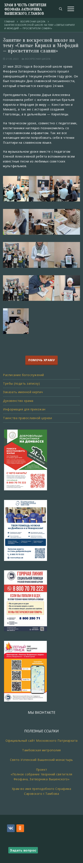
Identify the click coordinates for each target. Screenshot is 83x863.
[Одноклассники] (20, 828)
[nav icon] (70, 9)
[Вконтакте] (11, 828)
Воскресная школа (37, 58)
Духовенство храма (18, 401)
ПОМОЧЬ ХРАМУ (41, 360)
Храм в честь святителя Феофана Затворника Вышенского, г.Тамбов (25, 9)
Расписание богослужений (23, 375)
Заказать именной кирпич (23, 392)
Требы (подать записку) (21, 383)
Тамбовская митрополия (41, 750)
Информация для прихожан (24, 409)
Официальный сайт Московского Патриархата (42, 740)
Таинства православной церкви (27, 418)
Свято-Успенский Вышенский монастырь (41, 760)
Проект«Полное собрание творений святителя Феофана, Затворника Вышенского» (41, 774)
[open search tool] (61, 9)
